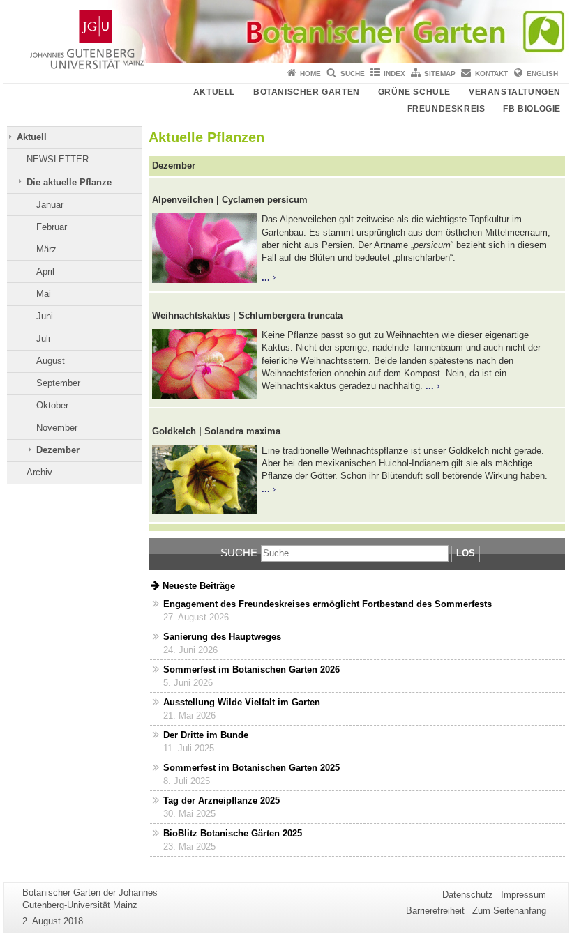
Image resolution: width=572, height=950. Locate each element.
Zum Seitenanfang (509, 910)
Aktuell (214, 92)
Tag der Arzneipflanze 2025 (221, 800)
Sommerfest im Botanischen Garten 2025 (251, 768)
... (266, 278)
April (45, 271)
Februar (51, 227)
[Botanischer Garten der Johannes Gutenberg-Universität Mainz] (286, 31)
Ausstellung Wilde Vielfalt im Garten (241, 702)
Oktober (52, 405)
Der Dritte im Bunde (205, 735)
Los (465, 553)
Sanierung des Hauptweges (222, 636)
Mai (43, 294)
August (50, 360)
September (58, 383)
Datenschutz (467, 894)
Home (310, 73)
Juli (43, 338)
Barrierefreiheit (435, 910)
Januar (49, 204)
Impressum (523, 894)
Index (394, 73)
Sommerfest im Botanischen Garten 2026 (251, 669)
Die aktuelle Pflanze (69, 182)
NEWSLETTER (58, 159)
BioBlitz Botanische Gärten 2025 (232, 833)
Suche (352, 73)
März (46, 249)
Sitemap (440, 73)
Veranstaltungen (515, 92)
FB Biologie (532, 109)
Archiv (39, 472)
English (542, 73)
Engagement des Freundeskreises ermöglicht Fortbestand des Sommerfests (327, 604)
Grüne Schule (414, 92)
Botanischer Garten (306, 92)
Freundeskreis (446, 109)
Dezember (58, 450)
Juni (44, 316)
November (56, 427)
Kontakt (491, 73)
